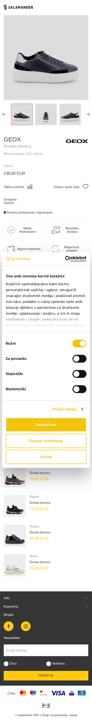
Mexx (33, 556)
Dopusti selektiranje (46, 441)
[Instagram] (26, 626)
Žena (13, 663)
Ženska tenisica (39, 473)
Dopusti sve (46, 424)
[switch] (79, 359)
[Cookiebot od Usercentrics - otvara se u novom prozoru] (65, 259)
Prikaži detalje (65, 409)
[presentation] (4, 114)
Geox (12, 139)
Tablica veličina (14, 187)
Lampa (73, 715)
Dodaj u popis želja (67, 187)
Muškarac (58, 663)
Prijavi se (46, 675)
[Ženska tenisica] (15, 476)
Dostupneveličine (10, 201)
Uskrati (46, 457)
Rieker (34, 497)
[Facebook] (8, 626)
